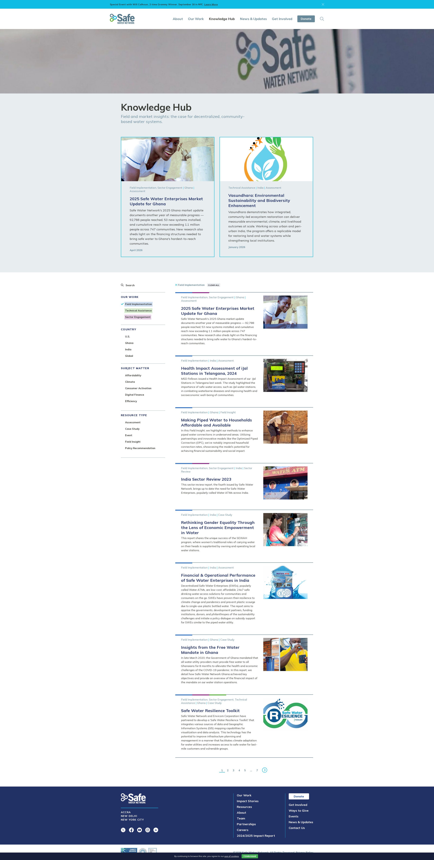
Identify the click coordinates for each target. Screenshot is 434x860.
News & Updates (253, 19)
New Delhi (129, 816)
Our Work (196, 19)
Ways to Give (299, 810)
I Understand (250, 856)
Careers (242, 830)
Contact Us (297, 828)
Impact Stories (248, 801)
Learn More (211, 4)
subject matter (135, 368)
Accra (126, 812)
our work (130, 297)
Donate (306, 19)
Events (293, 816)
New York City (132, 819)
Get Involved (282, 19)
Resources (244, 807)
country (128, 329)
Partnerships (246, 824)
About (178, 19)
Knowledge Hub (222, 19)
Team (241, 818)
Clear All (213, 285)
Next (264, 770)
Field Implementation (191, 285)
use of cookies (231, 856)
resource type (134, 415)
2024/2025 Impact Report (256, 836)
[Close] (323, 4)
